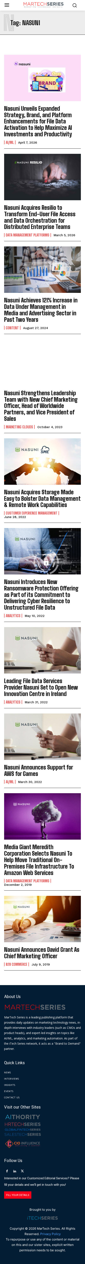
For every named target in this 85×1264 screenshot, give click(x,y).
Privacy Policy (50, 1234)
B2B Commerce (16, 964)
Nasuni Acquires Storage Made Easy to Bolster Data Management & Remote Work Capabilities (42, 498)
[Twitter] (22, 1171)
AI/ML (10, 142)
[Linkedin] (14, 1171)
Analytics (13, 616)
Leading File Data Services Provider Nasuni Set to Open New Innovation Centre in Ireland (41, 687)
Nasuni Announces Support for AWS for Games (38, 770)
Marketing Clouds (19, 427)
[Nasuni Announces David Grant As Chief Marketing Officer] (42, 919)
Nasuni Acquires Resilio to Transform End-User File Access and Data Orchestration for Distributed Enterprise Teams (40, 217)
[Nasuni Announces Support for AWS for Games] (42, 736)
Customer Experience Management (31, 513)
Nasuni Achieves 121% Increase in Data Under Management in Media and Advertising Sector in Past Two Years (41, 310)
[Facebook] (7, 1171)
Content (12, 328)
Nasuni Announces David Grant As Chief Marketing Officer (41, 952)
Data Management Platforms (27, 235)
